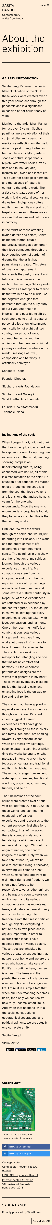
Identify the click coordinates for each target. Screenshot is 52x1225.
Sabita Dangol (15, 1205)
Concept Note (10, 1162)
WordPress (34, 1212)
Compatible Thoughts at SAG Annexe (20, 1168)
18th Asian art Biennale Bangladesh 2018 (16, 1186)
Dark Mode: (39, 1221)
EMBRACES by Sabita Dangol (20, 1175)
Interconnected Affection (17, 1180)
